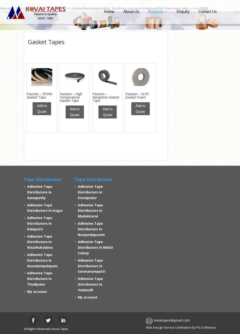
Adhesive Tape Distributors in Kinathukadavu (40, 242)
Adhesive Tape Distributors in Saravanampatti (91, 266)
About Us (131, 11)
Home (109, 11)
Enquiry (183, 11)
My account (37, 291)
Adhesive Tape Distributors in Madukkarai (90, 211)
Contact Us (208, 11)
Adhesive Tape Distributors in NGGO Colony (95, 247)
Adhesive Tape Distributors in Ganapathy (39, 192)
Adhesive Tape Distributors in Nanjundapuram (91, 229)
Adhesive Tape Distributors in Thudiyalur (39, 279)
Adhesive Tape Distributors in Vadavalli (90, 284)
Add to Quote (42, 109)
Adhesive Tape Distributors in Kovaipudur (90, 192)
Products (155, 11)
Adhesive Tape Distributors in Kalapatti (39, 223)
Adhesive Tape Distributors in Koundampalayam (42, 260)
